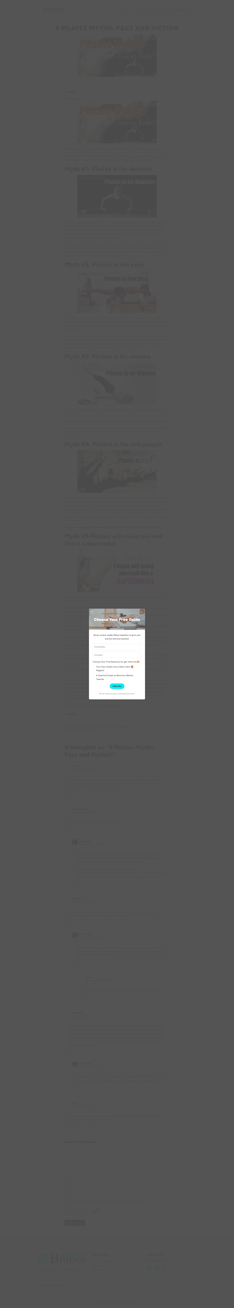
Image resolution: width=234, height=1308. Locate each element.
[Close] (141, 612)
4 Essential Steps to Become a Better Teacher (114, 677)
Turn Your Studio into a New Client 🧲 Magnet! (115, 668)
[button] (117, 670)
